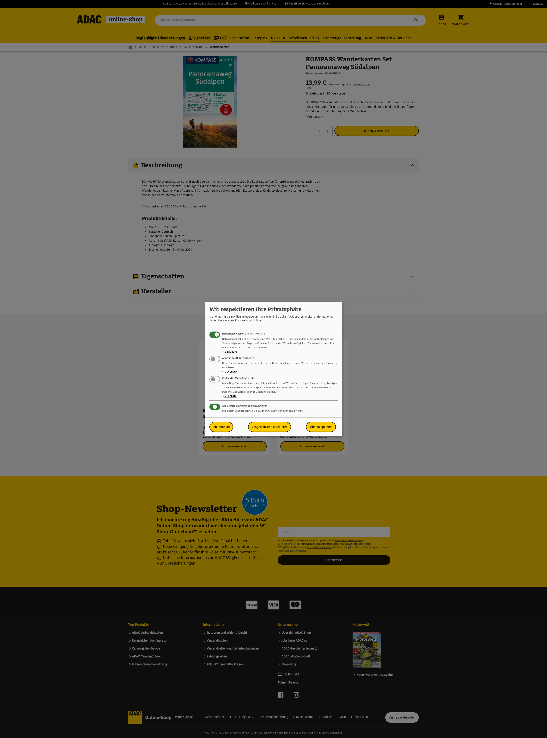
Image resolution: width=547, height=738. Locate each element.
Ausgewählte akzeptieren (269, 427)
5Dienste (229, 351)
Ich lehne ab (221, 427)
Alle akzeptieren (320, 427)
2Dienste (229, 372)
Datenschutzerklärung (248, 320)
